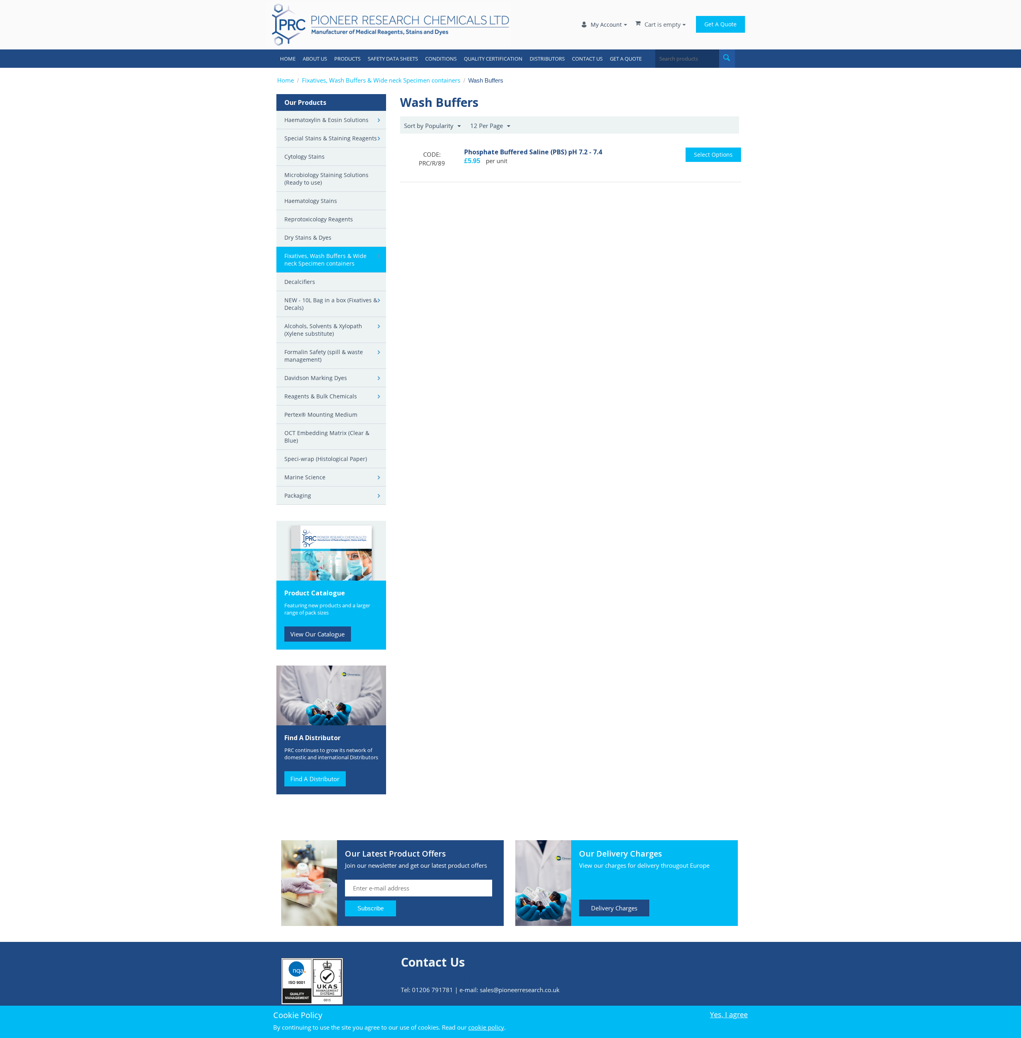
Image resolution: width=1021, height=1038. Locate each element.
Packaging (297, 495)
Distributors (547, 58)
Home (288, 58)
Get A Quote (626, 58)
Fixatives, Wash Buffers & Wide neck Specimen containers (381, 80)
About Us (315, 58)
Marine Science (304, 477)
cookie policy (486, 1027)
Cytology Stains (304, 156)
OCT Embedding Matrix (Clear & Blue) (326, 436)
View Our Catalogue (317, 634)
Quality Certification (493, 58)
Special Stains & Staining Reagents (330, 138)
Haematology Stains (310, 201)
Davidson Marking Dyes (315, 378)
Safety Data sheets (393, 58)
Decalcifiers (299, 282)
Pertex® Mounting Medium (320, 414)
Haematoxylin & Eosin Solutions (326, 120)
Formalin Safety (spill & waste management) (323, 355)
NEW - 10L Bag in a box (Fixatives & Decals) (330, 303)
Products (347, 58)
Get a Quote (720, 24)
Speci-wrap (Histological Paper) (325, 459)
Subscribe (370, 908)
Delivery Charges (614, 908)
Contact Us (587, 58)
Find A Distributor (314, 779)
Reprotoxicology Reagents (318, 219)
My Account (606, 24)
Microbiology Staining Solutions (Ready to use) (326, 178)
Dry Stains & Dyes (307, 237)
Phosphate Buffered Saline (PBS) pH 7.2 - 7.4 (533, 152)
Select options (713, 154)
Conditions (441, 58)
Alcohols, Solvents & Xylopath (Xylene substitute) (323, 329)
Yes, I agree (729, 1014)
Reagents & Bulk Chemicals (320, 396)
